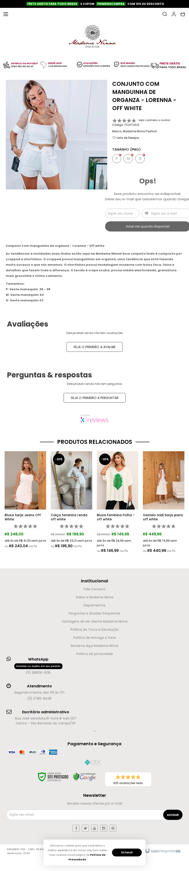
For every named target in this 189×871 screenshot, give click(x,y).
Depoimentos (95, 605)
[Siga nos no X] (85, 828)
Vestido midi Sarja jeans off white (163, 517)
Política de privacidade (94, 654)
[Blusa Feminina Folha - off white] (117, 502)
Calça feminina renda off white (69, 517)
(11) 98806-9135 (38, 669)
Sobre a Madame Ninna (94, 597)
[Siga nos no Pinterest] (112, 828)
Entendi (127, 852)
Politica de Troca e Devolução (95, 629)
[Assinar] (173, 815)
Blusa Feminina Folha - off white (116, 517)
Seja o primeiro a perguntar (94, 397)
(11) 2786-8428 (39, 698)
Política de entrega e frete (94, 637)
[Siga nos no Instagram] (103, 828)
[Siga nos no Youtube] (94, 828)
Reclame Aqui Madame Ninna (94, 645)
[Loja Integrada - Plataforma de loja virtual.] (162, 851)
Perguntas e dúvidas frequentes (94, 613)
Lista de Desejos (127, 138)
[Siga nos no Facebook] (76, 828)
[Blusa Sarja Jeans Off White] (25, 500)
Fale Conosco (95, 589)
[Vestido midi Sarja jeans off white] (163, 502)
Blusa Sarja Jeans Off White (23, 517)
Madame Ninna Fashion (140, 131)
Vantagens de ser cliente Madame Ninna (94, 621)
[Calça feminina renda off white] (71, 500)
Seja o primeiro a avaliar (94, 347)
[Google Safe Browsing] (84, 776)
